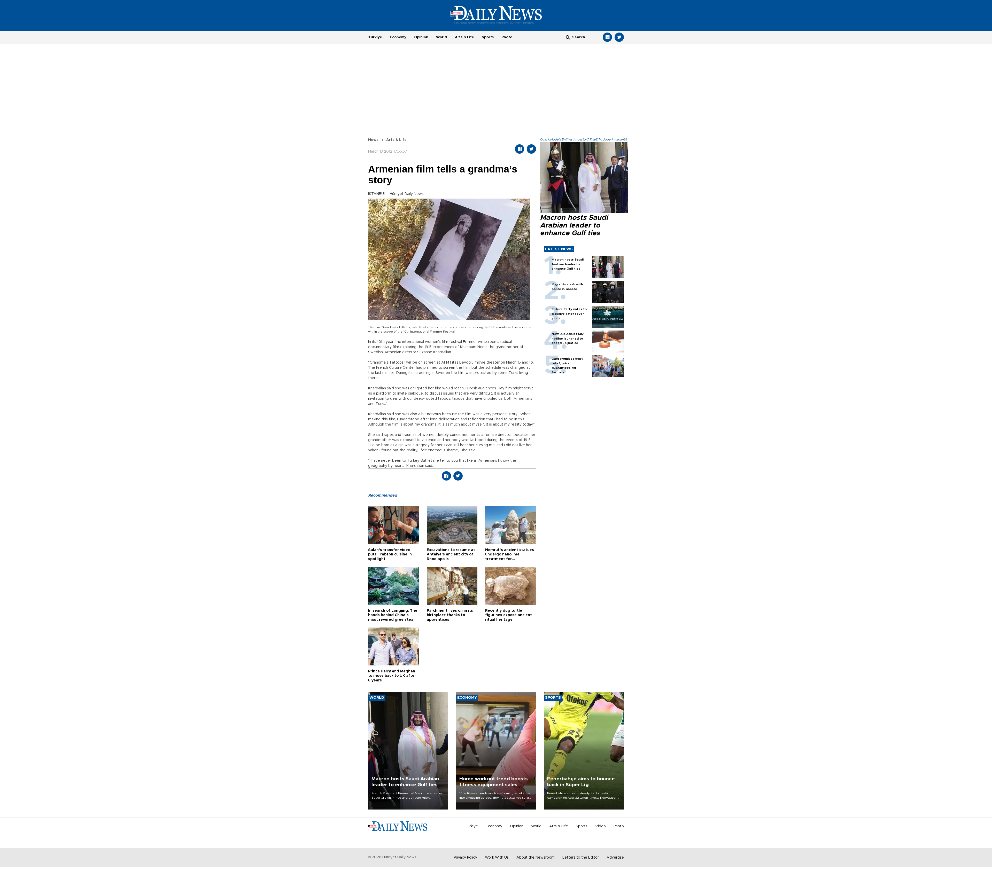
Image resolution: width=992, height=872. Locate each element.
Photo (506, 37)
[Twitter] (619, 37)
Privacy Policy (465, 857)
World (441, 37)
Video (600, 826)
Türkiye (375, 37)
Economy (398, 37)
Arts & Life (464, 37)
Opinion (421, 37)
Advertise (615, 857)
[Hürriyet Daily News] (496, 15)
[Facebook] (607, 37)
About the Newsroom (535, 857)
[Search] (568, 37)
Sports (488, 37)
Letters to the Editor (580, 857)
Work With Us (497, 857)
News (373, 140)
